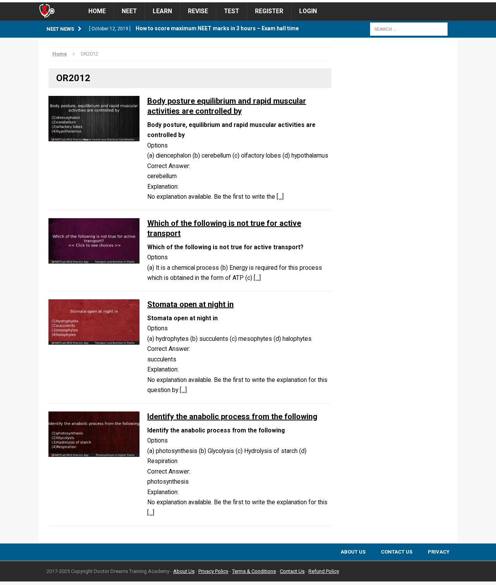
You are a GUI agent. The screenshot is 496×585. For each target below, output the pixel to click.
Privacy (439, 552)
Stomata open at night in (190, 304)
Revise (198, 11)
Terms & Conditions (254, 571)
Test (231, 11)
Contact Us (396, 552)
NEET (129, 11)
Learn (162, 11)
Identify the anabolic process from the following (232, 416)
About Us (353, 552)
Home (97, 11)
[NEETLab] (248, 1)
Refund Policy (323, 571)
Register (269, 11)
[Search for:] (409, 28)
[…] (280, 196)
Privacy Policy (213, 571)
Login (308, 11)
